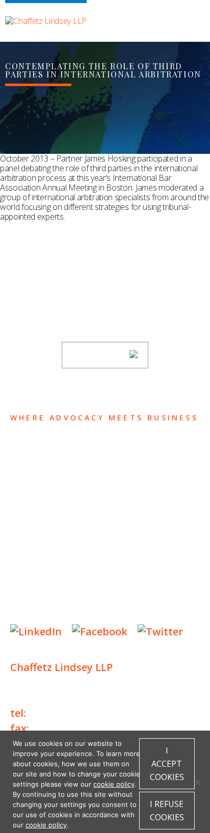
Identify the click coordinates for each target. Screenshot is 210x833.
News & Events (56, 529)
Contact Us (46, 549)
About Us (39, 450)
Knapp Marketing (108, 610)
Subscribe (98, 355)
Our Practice (52, 490)
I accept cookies (167, 764)
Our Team (40, 470)
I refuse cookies (167, 810)
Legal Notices (115, 579)
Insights (38, 510)
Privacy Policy (40, 579)
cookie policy (114, 784)
